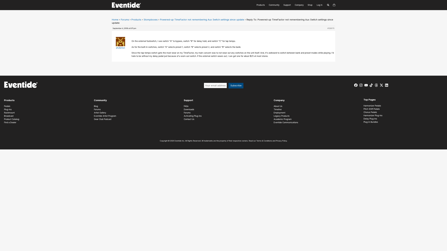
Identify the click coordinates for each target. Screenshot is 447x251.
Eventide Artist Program (105, 116)
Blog (96, 106)
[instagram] (361, 85)
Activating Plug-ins (193, 116)
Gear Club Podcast (102, 119)
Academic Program (283, 119)
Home (115, 19)
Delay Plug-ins (370, 119)
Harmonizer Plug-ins (373, 115)
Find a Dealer (10, 122)
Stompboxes (151, 19)
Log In (319, 5)
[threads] (377, 85)
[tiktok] (371, 85)
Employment (279, 113)
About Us (278, 106)
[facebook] (356, 85)
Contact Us (189, 119)
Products (261, 5)
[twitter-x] (382, 85)
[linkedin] (387, 85)
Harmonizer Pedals (372, 106)
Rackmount (9, 113)
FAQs (186, 106)
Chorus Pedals (370, 112)
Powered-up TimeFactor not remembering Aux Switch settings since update (202, 19)
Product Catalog (11, 119)
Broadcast (9, 116)
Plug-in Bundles (371, 122)
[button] (328, 5)
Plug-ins (8, 109)
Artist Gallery (100, 113)
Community (274, 5)
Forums (125, 19)
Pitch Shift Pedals (372, 109)
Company (299, 5)
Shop (310, 5)
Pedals (7, 106)
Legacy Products (282, 116)
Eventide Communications (286, 122)
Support (287, 5)
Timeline (278, 109)
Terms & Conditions (264, 141)
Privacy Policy (281, 141)
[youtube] (366, 85)
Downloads (189, 109)
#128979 (330, 28)
